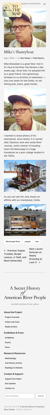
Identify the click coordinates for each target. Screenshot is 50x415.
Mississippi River (13, 241)
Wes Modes (25, 58)
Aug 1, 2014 (9, 58)
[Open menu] (44, 4)
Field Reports (38, 58)
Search (41, 396)
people (28, 241)
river (37, 241)
